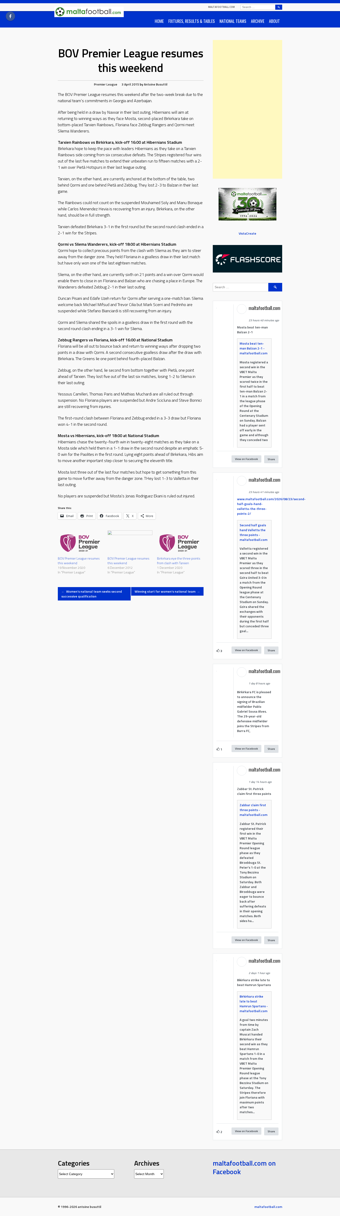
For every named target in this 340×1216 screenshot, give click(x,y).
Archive (257, 21)
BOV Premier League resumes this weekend (79, 560)
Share (271, 459)
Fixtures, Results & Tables (191, 21)
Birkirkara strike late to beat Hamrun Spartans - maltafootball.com (254, 1003)
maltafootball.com (221, 7)
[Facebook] (10, 16)
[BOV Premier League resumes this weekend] (80, 543)
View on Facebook (246, 459)
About (274, 21)
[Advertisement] (247, 109)
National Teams (232, 21)
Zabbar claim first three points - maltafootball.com (253, 809)
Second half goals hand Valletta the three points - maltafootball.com (253, 532)
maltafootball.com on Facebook (244, 1167)
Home (159, 21)
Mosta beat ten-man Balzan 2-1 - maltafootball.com (253, 348)
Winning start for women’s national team (167, 591)
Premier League (105, 84)
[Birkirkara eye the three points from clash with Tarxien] (179, 543)
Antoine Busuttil (155, 84)
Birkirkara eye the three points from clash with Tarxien (178, 560)
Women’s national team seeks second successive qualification (91, 594)
